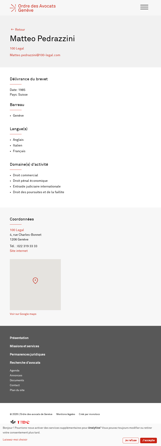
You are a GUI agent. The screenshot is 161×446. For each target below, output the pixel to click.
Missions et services (24, 346)
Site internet (19, 250)
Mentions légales (65, 414)
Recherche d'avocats (25, 362)
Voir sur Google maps (23, 314)
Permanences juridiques (27, 354)
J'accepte (148, 440)
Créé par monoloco (89, 414)
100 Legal (17, 48)
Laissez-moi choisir (15, 439)
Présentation (19, 338)
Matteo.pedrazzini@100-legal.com (35, 55)
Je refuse (131, 440)
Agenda (14, 370)
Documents (17, 380)
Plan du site (17, 390)
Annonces (16, 375)
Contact (15, 385)
